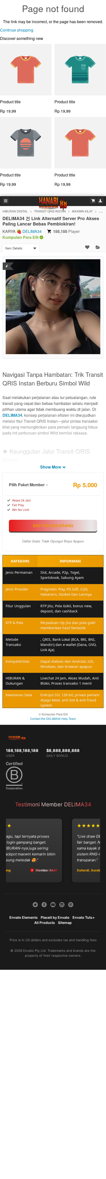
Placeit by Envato (55, 917)
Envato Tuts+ (83, 917)
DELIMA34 (32, 231)
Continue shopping (16, 30)
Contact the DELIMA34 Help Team (53, 718)
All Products (44, 922)
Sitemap (65, 922)
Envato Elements (23, 917)
